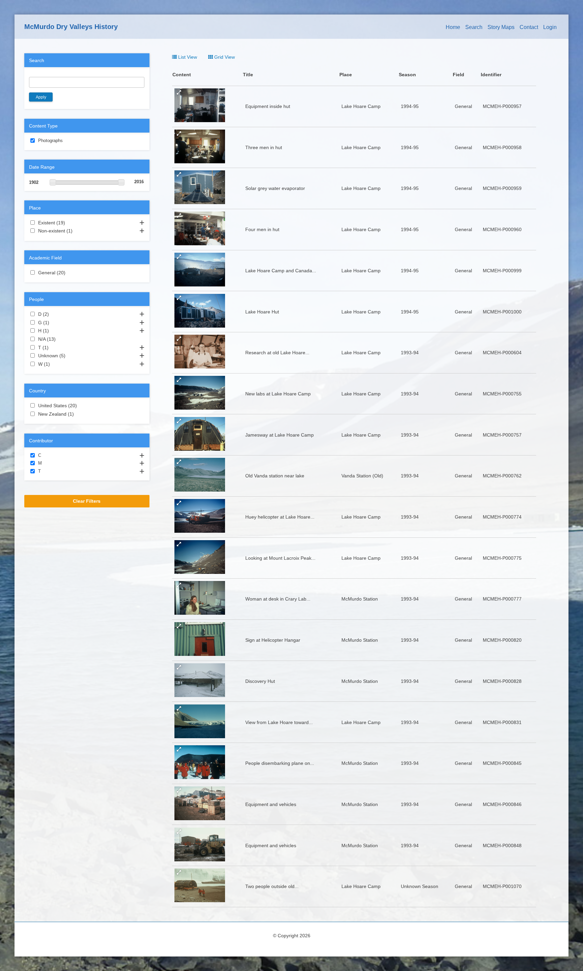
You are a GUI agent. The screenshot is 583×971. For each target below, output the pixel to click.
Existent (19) (72, 222)
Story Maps (501, 27)
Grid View (224, 57)
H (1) (57, 330)
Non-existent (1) (80, 230)
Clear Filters (87, 501)
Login (550, 27)
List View (187, 57)
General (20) (72, 272)
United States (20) (83, 405)
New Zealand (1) (82, 414)
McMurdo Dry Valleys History (71, 26)
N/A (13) (62, 339)
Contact (529, 27)
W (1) (58, 364)
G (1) (57, 322)
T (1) (56, 347)
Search (473, 27)
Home (453, 27)
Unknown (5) (73, 355)
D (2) (57, 314)
